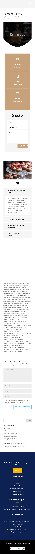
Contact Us (21, 17)
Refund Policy (17, 491)
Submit (22, 145)
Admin (7, 17)
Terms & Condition (18, 494)
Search (29, 420)
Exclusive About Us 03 (9, 431)
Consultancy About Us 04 (10, 436)
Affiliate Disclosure (17, 489)
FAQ (17, 483)
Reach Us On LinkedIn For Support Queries (17, 509)
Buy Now (17, 470)
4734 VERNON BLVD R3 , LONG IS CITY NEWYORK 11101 (17, 523)
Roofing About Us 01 (9, 439)
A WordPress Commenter (10, 446)
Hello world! (6, 428)
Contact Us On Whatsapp (18, 527)
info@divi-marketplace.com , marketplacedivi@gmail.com (17, 531)
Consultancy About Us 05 (10, 433)
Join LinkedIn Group (17, 507)
